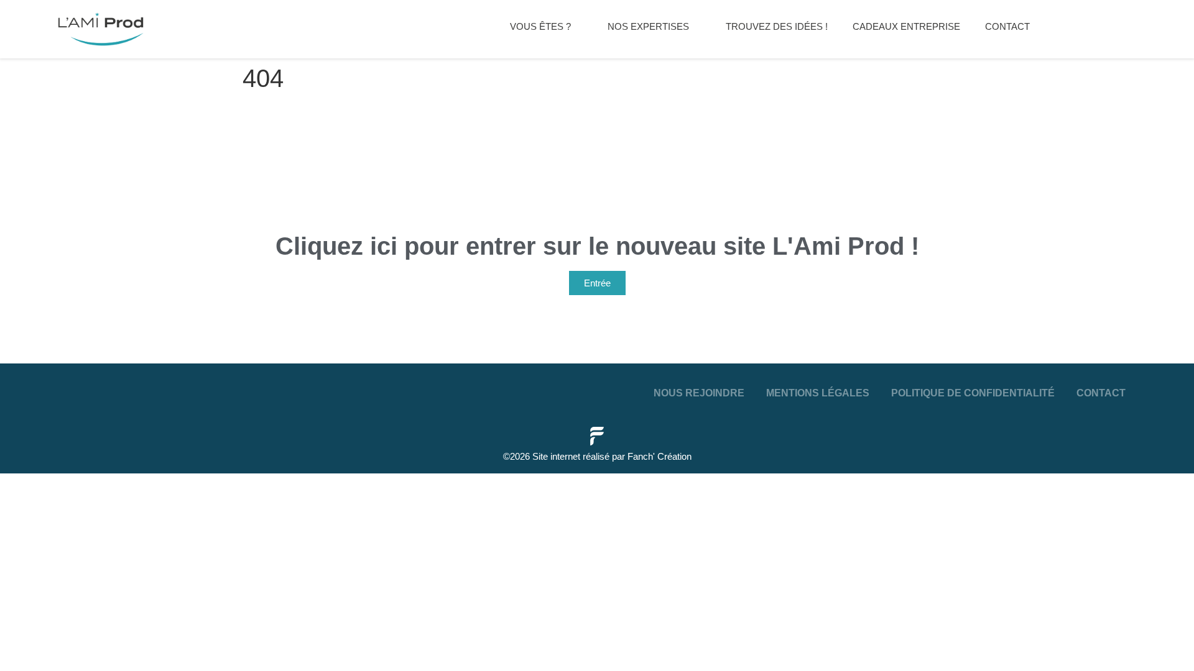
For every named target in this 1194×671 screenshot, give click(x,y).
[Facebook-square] (32, 389)
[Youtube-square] (61, 389)
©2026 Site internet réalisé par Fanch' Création (597, 456)
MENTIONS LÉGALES (817, 393)
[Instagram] (90, 389)
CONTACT (1101, 393)
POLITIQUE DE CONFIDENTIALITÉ (973, 393)
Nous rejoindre (699, 393)
